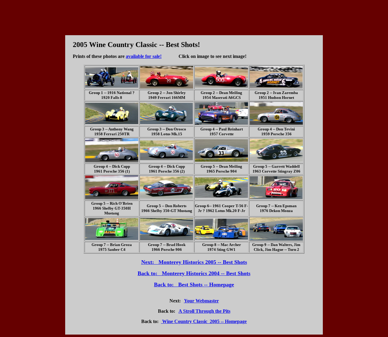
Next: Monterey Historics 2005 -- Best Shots (194, 262)
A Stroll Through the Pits (204, 311)
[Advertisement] (194, 16)
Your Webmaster (201, 300)
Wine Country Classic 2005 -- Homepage (204, 321)
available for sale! (144, 56)
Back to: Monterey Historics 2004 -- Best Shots (194, 273)
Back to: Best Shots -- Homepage (194, 284)
